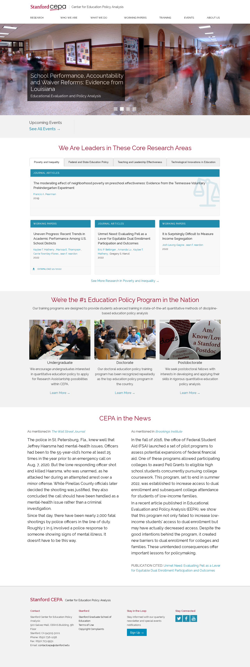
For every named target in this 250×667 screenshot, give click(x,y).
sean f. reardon (68, 253)
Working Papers (135, 17)
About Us (213, 17)
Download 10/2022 (50, 269)
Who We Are (68, 17)
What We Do (98, 17)
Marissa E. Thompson (68, 249)
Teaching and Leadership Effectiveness (140, 162)
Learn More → (60, 393)
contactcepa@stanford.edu (54, 645)
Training (165, 17)
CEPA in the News (125, 418)
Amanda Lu (124, 249)
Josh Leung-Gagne (173, 244)
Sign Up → (137, 632)
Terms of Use (86, 624)
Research (37, 17)
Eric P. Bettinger (107, 249)
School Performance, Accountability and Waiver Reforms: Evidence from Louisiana (76, 82)
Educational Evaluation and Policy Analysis (65, 96)
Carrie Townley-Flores (45, 253)
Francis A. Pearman (44, 194)
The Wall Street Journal (68, 431)
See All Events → (45, 128)
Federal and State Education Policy (89, 162)
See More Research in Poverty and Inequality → (125, 281)
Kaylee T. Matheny (43, 249)
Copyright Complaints (91, 629)
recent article (150, 503)
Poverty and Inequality (46, 162)
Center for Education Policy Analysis (97, 7)
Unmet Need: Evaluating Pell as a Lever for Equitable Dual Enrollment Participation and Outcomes (124, 238)
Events (189, 17)
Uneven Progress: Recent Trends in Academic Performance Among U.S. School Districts (59, 238)
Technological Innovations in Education (193, 162)
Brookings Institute (168, 431)
